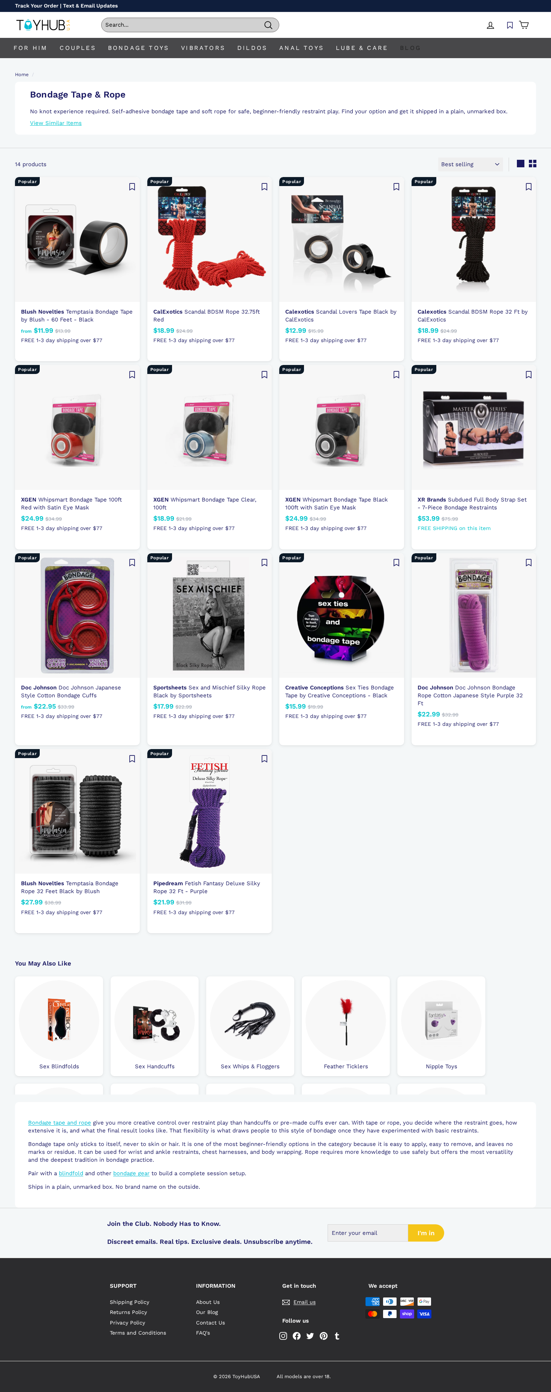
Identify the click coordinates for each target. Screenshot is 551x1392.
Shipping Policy (129, 1302)
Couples (78, 47)
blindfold (71, 1173)
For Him (30, 47)
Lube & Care (362, 47)
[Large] (521, 163)
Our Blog (207, 1312)
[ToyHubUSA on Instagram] (283, 1336)
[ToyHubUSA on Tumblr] (337, 1336)
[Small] (533, 163)
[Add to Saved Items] (132, 186)
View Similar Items (56, 123)
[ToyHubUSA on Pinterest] (324, 1336)
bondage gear (131, 1173)
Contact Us (210, 1323)
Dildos (252, 47)
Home (21, 74)
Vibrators (203, 47)
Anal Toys (301, 47)
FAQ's (203, 1333)
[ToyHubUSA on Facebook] (297, 1336)
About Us (208, 1302)
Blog (410, 47)
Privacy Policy (127, 1323)
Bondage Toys (138, 47)
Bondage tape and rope (59, 1122)
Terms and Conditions (138, 1333)
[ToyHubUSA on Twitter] (310, 1336)
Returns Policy (128, 1312)
